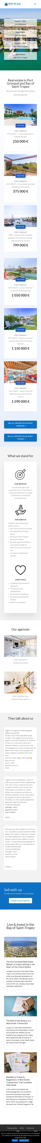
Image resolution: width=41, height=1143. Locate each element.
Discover (20, 125)
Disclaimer (30, 1128)
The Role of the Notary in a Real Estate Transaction (18, 1022)
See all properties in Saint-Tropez (21, 437)
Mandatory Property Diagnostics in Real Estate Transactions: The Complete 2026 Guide (19, 1081)
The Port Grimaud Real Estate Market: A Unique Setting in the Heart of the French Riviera (20, 964)
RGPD (22, 1128)
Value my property (20, 900)
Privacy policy (12, 1128)
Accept (15, 1140)
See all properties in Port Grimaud (20, 424)
